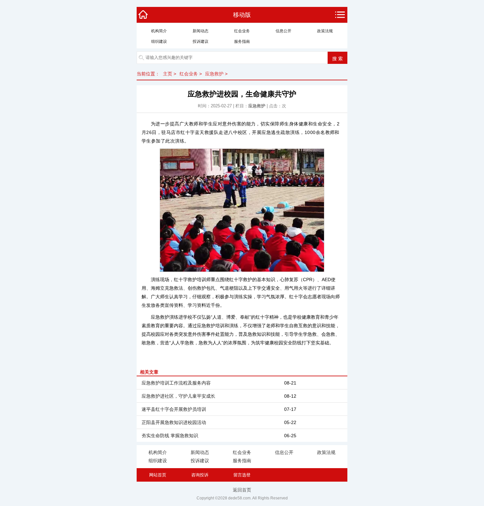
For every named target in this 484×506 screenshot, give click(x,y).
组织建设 (159, 41)
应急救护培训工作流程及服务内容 (176, 383)
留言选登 (242, 474)
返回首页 (242, 490)
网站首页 (157, 474)
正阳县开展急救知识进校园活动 (174, 422)
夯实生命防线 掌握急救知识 (170, 435)
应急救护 (214, 73)
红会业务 (242, 31)
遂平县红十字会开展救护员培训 (174, 409)
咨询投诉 (199, 474)
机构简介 (159, 31)
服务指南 (242, 41)
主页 (167, 73)
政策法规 (325, 31)
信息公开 (283, 31)
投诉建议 (200, 41)
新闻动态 (200, 31)
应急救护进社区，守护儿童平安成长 (178, 396)
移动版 (242, 15)
